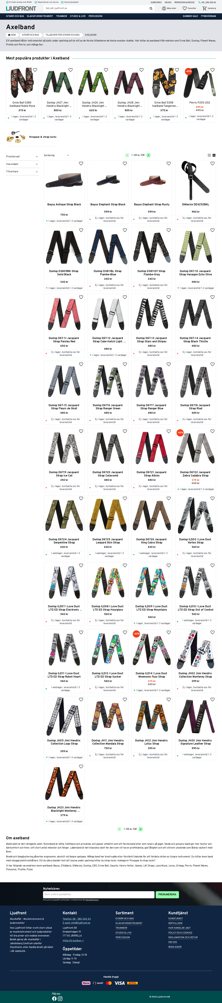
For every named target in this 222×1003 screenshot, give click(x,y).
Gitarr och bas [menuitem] (15, 16)
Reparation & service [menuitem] (184, 2)
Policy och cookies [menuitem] (180, 933)
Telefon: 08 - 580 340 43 (77, 919)
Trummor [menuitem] (61, 16)
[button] (189, 8)
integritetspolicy (91, 900)
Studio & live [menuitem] (78, 16)
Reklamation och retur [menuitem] (183, 937)
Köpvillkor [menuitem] (175, 923)
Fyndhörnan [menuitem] (208, 16)
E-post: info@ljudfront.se (76, 923)
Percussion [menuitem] (95, 16)
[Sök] (151, 8)
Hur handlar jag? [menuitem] (179, 928)
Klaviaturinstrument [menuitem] (40, 16)
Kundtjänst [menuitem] (156, 2)
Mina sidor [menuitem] (175, 947)
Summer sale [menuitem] (190, 16)
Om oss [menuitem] (168, 2)
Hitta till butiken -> (73, 940)
